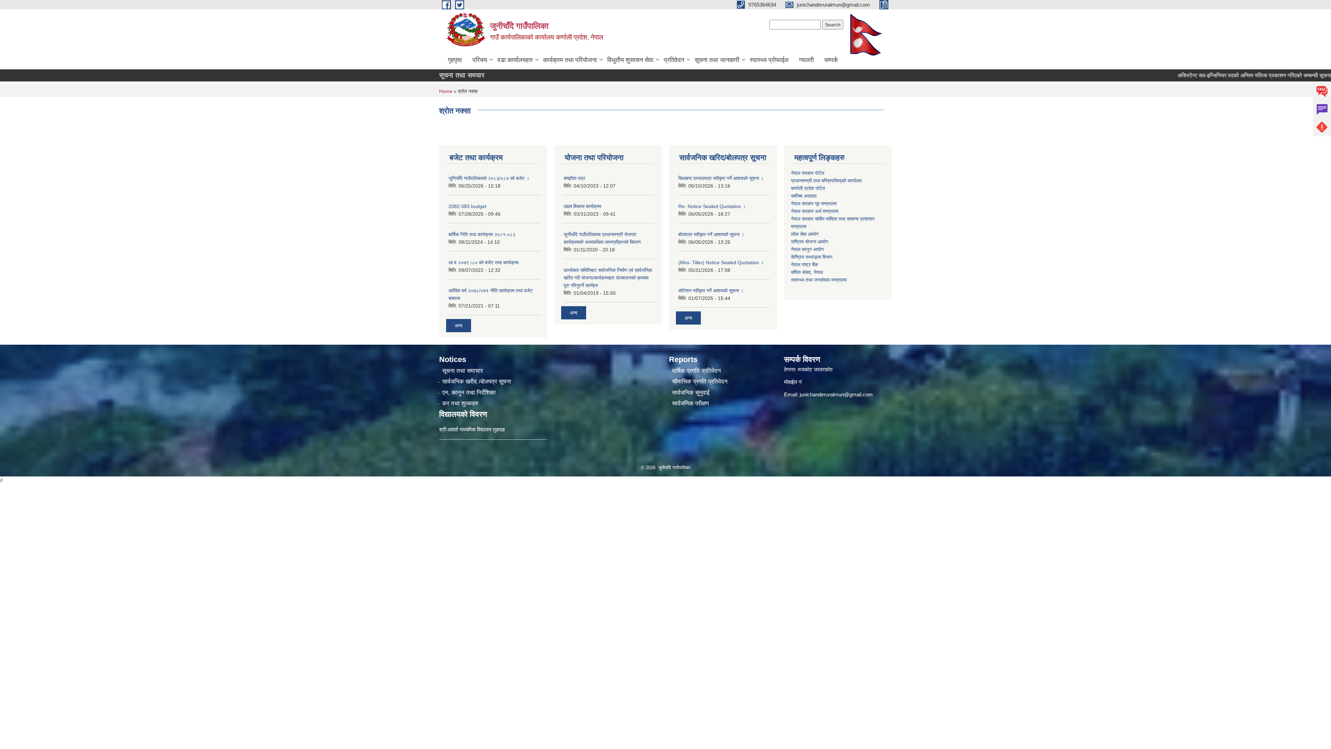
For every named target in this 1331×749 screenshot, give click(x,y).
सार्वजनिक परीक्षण (690, 403)
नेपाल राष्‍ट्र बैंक (804, 264)
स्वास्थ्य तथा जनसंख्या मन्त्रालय (819, 280)
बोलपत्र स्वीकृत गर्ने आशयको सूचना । (711, 234)
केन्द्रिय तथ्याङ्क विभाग (811, 257)
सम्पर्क (831, 60)
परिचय (479, 60)
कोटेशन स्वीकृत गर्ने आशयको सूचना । (710, 290)
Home (445, 91)
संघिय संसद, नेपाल (807, 272)
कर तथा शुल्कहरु (460, 403)
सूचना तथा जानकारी (717, 60)
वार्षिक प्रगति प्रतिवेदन (696, 371)
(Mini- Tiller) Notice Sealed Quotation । (721, 262)
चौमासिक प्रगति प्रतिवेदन (700, 381)
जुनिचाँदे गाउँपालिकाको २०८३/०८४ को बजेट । (489, 178)
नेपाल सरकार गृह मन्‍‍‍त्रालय (814, 203)
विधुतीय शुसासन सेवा (630, 60)
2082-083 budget (467, 206)
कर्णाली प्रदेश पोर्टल (808, 188)
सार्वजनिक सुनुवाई (691, 392)
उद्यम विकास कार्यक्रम (582, 206)
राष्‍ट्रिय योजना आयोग (809, 241)
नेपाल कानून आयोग (807, 249)
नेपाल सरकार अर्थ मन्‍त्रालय (814, 211)
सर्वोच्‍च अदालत (804, 196)
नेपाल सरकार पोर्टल (807, 173)
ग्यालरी (806, 60)
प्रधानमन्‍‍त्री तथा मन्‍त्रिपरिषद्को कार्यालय (826, 180)
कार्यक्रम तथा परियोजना (570, 60)
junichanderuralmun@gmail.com (836, 394)
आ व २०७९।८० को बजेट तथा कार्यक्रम (484, 262)
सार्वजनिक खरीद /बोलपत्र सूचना (476, 381)
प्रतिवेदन (674, 60)
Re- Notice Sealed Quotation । (712, 206)
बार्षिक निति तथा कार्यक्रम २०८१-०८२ (482, 234)
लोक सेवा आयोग (804, 234)
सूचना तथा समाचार (462, 371)
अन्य (458, 325)
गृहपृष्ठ (455, 60)
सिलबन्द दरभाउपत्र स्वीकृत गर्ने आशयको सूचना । (721, 178)
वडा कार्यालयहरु (515, 60)
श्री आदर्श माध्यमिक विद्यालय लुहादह (472, 429)
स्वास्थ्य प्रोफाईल (769, 60)
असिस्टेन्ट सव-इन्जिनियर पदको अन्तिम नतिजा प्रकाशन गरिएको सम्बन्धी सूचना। (1231, 75)
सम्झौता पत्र (574, 178)
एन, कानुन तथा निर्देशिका (469, 392)
